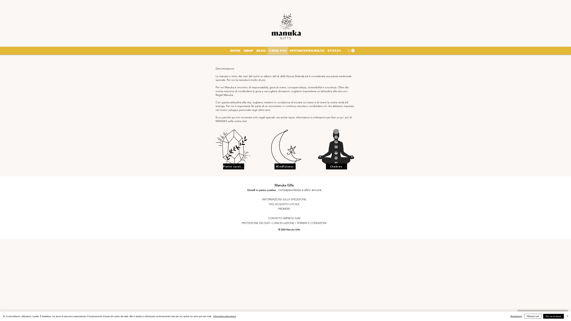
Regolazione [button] (516, 316)
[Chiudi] (567, 316)
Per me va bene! (553, 316)
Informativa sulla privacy (224, 316)
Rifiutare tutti (533, 316)
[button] (351, 50)
